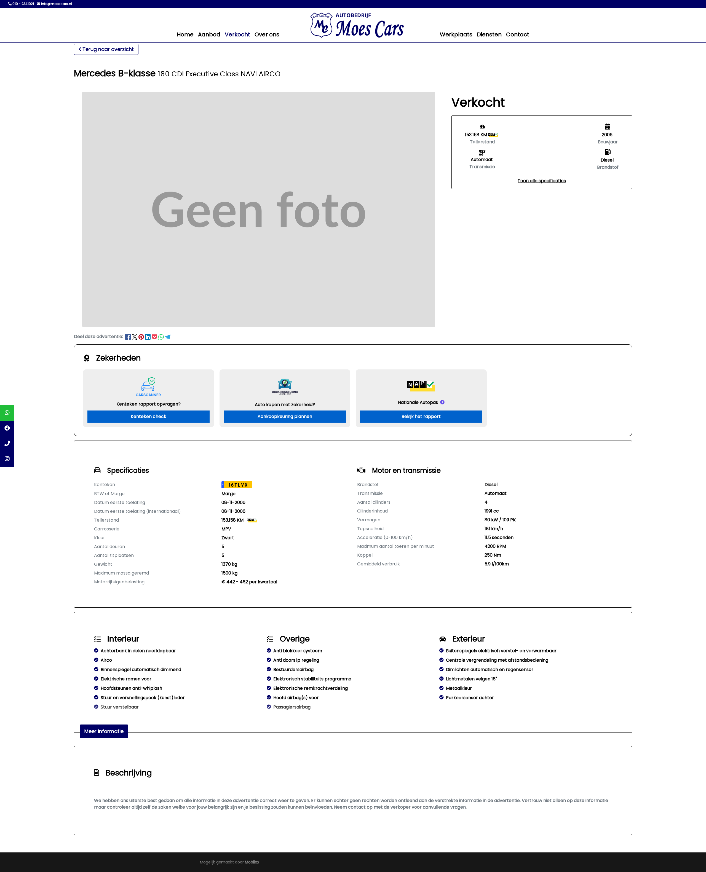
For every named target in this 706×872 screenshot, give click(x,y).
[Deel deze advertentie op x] (134, 336)
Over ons (267, 34)
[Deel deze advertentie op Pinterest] (141, 336)
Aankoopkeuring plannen (285, 416)
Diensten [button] (489, 34)
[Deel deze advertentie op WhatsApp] (161, 336)
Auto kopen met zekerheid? (285, 404)
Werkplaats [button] (456, 34)
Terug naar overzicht (108, 49)
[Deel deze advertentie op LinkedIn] (148, 336)
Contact (517, 34)
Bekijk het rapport (421, 416)
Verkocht (237, 34)
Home (185, 34)
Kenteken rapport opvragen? (148, 404)
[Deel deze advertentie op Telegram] (167, 336)
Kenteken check (148, 416)
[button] (542, 181)
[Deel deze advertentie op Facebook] (128, 336)
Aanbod (209, 34)
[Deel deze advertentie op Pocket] (155, 336)
